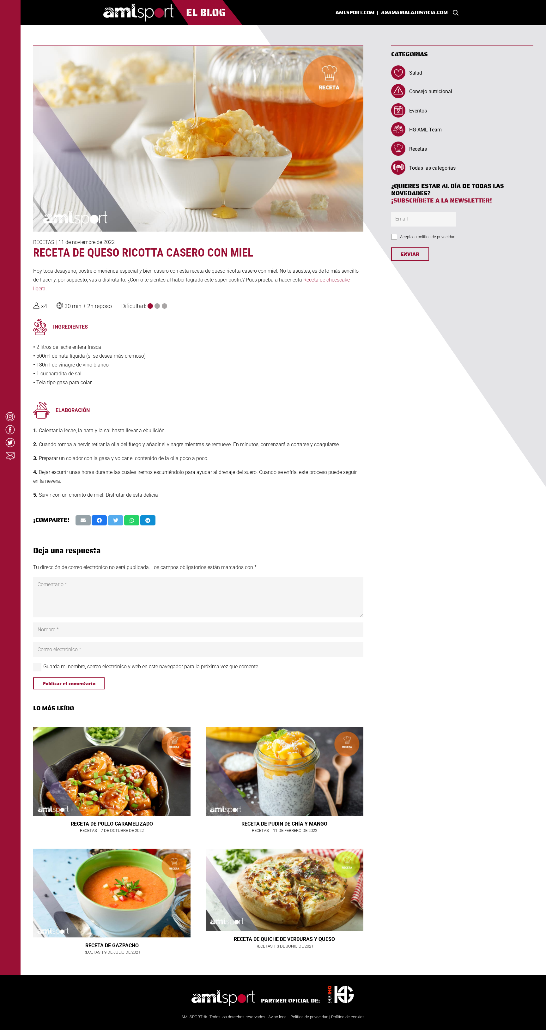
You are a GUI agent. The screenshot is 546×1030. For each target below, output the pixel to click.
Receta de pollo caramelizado (112, 824)
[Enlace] (173, 12)
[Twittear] (115, 520)
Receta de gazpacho (112, 945)
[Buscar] (455, 13)
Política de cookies (348, 1017)
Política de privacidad (309, 1017)
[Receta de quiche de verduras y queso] (284, 890)
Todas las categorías (432, 168)
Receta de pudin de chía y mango (284, 824)
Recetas (43, 242)
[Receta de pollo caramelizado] (112, 771)
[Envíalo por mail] (83, 520)
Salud (415, 73)
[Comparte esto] (99, 520)
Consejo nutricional (430, 91)
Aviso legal (278, 1017)
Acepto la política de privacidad (427, 236)
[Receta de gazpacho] (112, 893)
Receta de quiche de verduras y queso (284, 939)
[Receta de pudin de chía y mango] (284, 771)
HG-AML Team (425, 130)
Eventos (418, 111)
